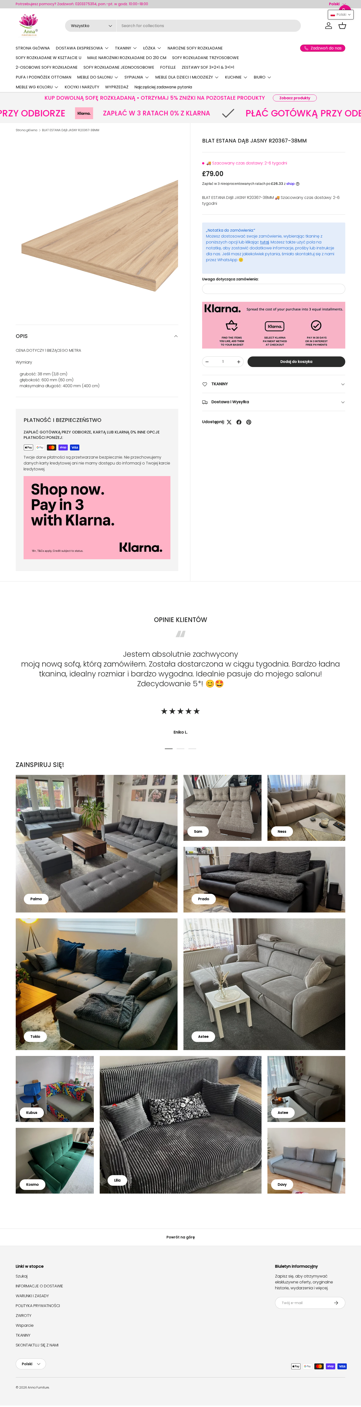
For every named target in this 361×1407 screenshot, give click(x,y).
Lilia (117, 1180)
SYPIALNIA (134, 77)
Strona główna (26, 130)
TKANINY (123, 48)
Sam (198, 831)
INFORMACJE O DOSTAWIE (39, 1286)
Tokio (35, 1036)
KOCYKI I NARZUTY (82, 87)
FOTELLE (168, 67)
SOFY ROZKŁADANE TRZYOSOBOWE (205, 58)
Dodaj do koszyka (296, 361)
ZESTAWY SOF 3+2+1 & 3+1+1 (208, 67)
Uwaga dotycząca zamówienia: (230, 279)
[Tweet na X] (229, 422)
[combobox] (183, 26)
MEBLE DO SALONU (94, 77)
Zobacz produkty (294, 98)
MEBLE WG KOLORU (34, 87)
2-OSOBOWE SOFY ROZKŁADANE (47, 67)
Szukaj (22, 1276)
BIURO (259, 77)
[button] (342, 25)
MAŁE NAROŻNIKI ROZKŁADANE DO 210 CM (126, 58)
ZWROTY (23, 1315)
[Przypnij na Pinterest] (249, 422)
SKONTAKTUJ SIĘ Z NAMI (37, 1345)
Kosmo (32, 1184)
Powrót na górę (181, 1237)
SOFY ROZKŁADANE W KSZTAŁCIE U (48, 58)
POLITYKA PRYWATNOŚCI (38, 1306)
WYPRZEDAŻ (116, 87)
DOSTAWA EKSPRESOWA (79, 48)
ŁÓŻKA (149, 48)
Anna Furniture (38, 1387)
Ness (282, 831)
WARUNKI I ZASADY (32, 1296)
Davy (282, 1184)
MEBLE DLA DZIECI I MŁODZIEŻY (184, 77)
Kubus (31, 1112)
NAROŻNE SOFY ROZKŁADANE (195, 48)
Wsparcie (25, 1325)
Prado (203, 898)
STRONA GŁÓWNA (33, 48)
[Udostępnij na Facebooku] (239, 422)
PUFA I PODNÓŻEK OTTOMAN (43, 77)
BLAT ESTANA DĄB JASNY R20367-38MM (70, 130)
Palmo (36, 898)
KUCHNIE (233, 77)
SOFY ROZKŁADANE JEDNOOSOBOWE (118, 67)
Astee (203, 1036)
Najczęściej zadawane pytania (163, 87)
